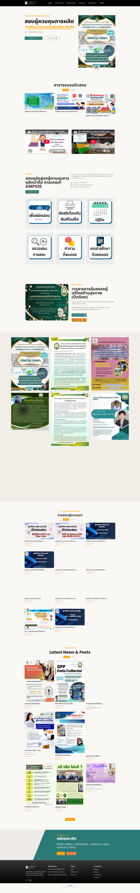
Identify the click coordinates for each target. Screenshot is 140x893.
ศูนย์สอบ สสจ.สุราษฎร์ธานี (33, 598)
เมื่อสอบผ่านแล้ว (71, 3)
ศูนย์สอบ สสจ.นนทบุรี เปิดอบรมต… (67, 111)
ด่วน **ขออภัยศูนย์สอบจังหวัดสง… (35, 631)
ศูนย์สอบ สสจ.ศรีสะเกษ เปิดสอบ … (96, 598)
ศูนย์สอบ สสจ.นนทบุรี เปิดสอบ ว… (35, 541)
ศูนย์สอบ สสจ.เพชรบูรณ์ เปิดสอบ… (66, 570)
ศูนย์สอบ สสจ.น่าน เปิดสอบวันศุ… (96, 541)
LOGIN (102, 3)
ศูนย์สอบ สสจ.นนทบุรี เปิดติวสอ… (65, 627)
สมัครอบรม (96, 872)
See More (70, 819)
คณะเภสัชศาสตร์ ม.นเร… (33, 750)
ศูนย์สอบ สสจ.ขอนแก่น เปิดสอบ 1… (66, 541)
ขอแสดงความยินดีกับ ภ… (94, 785)
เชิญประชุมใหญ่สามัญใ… (33, 704)
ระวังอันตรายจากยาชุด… (63, 755)
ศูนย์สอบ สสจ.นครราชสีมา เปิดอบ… (98, 116)
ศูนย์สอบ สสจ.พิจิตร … (93, 756)
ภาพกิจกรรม (82, 3)
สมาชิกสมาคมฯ (92, 3)
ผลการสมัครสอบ (97, 875)
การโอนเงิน (96, 877)
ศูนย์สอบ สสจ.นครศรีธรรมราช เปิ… (66, 598)
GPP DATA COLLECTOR (64, 704)
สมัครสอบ (95, 869)
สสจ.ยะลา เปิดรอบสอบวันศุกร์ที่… (35, 570)
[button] (80, 42)
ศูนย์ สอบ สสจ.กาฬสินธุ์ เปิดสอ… (96, 570)
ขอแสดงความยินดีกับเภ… (94, 704)
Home (50, 3)
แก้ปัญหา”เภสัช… (61, 807)
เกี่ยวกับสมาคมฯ (59, 3)
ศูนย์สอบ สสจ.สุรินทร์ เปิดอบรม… (36, 111)
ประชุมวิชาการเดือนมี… (32, 807)
